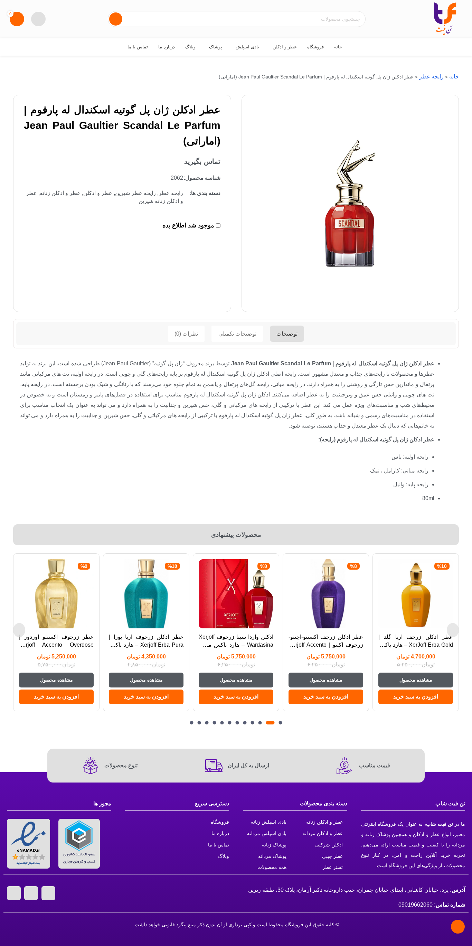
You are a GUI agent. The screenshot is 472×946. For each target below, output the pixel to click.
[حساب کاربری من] (38, 19)
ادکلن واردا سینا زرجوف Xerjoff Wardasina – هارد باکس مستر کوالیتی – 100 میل (236, 644)
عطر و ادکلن (97, 193)
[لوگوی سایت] (445, 18)
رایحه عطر (431, 76)
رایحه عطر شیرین (135, 193)
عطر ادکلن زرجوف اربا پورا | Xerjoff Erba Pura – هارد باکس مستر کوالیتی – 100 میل (146, 644)
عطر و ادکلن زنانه (60, 193)
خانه (454, 76)
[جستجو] (115, 19)
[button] (415, 697)
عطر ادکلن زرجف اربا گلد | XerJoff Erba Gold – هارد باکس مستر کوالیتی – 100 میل (415, 644)
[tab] (287, 334)
